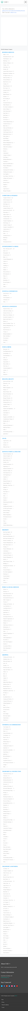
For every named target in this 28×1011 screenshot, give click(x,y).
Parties (5, 276)
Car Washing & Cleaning (8, 916)
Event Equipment (7, 297)
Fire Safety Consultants (8, 106)
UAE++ (16, 995)
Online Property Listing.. (8, 561)
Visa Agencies (6, 735)
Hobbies (5, 269)
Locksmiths (5, 836)
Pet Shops (5, 692)
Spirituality (6, 410)
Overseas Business (7, 79)
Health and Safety (7, 77)
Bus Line (5, 944)
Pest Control (6, 88)
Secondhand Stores (7, 696)
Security (5, 518)
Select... (5, 100)
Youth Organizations (7, 637)
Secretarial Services (7, 102)
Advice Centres (6, 614)
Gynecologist (6, 412)
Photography (6, 252)
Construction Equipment (8, 798)
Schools (5, 589)
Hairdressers (6, 406)
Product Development (8, 464)
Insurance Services (7, 312)
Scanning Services (7, 235)
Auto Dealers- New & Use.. (8, 176)
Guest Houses (6, 752)
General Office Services (8, 71)
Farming (5, 489)
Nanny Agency (6, 136)
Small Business (7, 58)
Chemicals (5, 826)
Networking (6, 212)
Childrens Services (7, 620)
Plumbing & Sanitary (8, 796)
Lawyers (5, 442)
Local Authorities (7, 606)
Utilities (5, 479)
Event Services (7, 293)
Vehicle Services (7, 872)
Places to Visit (6, 737)
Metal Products (7, 460)
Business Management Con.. (9, 142)
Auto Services (6, 893)
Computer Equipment (8, 220)
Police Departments (7, 648)
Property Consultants (8, 540)
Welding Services (7, 811)
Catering (5, 359)
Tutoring (5, 601)
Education (5, 148)
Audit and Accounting (7, 146)
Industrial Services (7, 458)
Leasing (5, 331)
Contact (3, 1007)
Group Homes (6, 610)
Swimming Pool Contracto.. (9, 169)
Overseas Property (7, 569)
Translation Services (7, 760)
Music (5, 257)
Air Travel (6, 908)
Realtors (5, 559)
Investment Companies (8, 317)
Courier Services (7, 912)
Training (5, 83)
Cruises (5, 942)
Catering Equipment (7, 368)
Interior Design (6, 109)
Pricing (3, 1002)
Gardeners (5, 794)
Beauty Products (7, 391)
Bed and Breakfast (7, 756)
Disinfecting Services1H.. (8, 502)
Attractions (6, 739)
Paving (5, 832)
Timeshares (5, 161)
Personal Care (6, 395)
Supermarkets (6, 361)
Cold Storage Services (8, 132)
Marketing (6, 60)
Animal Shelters (6, 140)
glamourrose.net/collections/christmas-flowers (13, 10)
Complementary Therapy (8, 419)
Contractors (5, 180)
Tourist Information (7, 733)
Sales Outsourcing (7, 111)
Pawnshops (5, 340)
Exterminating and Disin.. (8, 431)
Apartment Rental (7, 553)
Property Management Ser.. (9, 542)
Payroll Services (7, 329)
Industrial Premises (7, 481)
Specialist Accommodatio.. (9, 749)
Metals (5, 834)
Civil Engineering (7, 474)
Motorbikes (6, 891)
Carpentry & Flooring (8, 786)
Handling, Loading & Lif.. (9, 906)
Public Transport (7, 599)
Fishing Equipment (7, 703)
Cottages (5, 764)
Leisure (5, 267)
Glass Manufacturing (7, 830)
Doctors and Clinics (8, 381)
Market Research (7, 94)
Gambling (5, 265)
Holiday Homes (6, 741)
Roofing (5, 792)
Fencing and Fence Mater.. (8, 819)
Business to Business (8, 62)
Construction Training (7, 828)
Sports (5, 250)
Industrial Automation (8, 468)
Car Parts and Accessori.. (8, 508)
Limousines (6, 898)
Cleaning (5, 92)
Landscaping (6, 153)
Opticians (5, 414)
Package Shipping (7, 889)
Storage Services (7, 90)
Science (5, 493)
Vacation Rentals (6, 576)
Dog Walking (6, 138)
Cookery (5, 370)
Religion (5, 622)
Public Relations (7, 104)
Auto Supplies (6, 174)
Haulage (5, 946)
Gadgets (5, 678)
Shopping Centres (7, 659)
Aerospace (5, 504)
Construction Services (8, 773)
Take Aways (6, 366)
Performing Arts (7, 273)
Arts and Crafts (7, 255)
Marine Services (7, 921)
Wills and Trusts (7, 446)
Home (2, 999)
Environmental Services (8, 597)
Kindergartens (6, 627)
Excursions (6, 758)
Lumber (5, 855)
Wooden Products (7, 813)
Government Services (8, 616)
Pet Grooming (6, 98)
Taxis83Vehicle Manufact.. (8, 923)
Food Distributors (7, 355)
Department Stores (7, 688)
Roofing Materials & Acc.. (8, 803)
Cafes (5, 357)
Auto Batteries (6, 919)
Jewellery (5, 186)
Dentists (5, 389)
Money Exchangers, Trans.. (9, 323)
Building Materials (7, 777)
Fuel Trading (6, 713)
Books (5, 675)
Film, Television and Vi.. (8, 248)
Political (5, 650)
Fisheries (5, 500)
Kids (5, 673)
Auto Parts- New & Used (8, 925)
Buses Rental (6, 879)
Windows (5, 817)
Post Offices (6, 639)
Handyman (6, 805)
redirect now (13, 12)
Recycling (5, 117)
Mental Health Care (7, 400)
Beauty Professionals (8, 393)
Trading (6, 65)
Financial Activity (7, 308)
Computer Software (7, 155)
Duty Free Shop (6, 707)
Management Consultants (8, 73)
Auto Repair (6, 157)
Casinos (5, 261)
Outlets (5, 671)
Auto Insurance (6, 952)
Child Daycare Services (8, 625)
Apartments (6, 747)
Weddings (6, 295)
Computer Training (7, 225)
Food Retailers (6, 353)
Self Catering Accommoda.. (8, 762)
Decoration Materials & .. (8, 788)
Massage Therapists (7, 190)
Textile (5, 680)
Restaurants (6, 349)
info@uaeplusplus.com (5, 977)
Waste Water (6, 113)
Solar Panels (6, 491)
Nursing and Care (7, 402)
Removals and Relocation (8, 163)
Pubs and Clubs (6, 271)
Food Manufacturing (8, 351)
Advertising (6, 67)
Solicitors (5, 444)
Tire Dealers (6, 167)
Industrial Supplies (7, 455)
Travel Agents (6, 726)
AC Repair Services (7, 75)
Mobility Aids (6, 421)
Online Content (7, 214)
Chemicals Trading (7, 470)
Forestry (5, 845)
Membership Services (8, 134)
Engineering (6, 466)
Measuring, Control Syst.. (8, 485)
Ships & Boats (6, 904)
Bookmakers (6, 280)
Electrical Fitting (6, 510)
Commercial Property (8, 555)
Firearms (5, 497)
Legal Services (6, 188)
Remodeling (6, 809)
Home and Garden (7, 661)
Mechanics (6, 931)
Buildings (5, 563)
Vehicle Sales (6, 883)
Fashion (5, 263)
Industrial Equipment (8, 453)
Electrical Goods (7, 667)
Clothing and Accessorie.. (8, 171)
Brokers (5, 321)
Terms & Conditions (5, 1004)
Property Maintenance (7, 165)
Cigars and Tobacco (7, 669)
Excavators (5, 842)
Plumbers (5, 815)
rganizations (6, 433)
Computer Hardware (8, 208)
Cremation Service (7, 123)
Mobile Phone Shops (7, 682)
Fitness (5, 385)
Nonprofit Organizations (8, 618)
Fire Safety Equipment (8, 571)
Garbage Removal (7, 130)
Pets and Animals (7, 282)
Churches (5, 643)
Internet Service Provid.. (8, 210)
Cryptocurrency (6, 229)
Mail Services (6, 231)
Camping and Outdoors (8, 699)
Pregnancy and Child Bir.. (8, 416)
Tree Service (6, 119)
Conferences (6, 299)
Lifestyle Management (8, 259)
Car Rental (6, 868)
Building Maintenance (7, 159)
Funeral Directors (7, 629)
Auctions (5, 582)
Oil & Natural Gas (7, 472)
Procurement (6, 338)
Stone (4, 840)
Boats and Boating (7, 914)
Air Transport (6, 902)
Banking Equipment (7, 333)
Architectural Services (8, 782)
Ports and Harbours (7, 948)
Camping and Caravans (8, 745)
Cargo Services (7, 885)
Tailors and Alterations (8, 127)
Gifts (5, 663)
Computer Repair (7, 216)
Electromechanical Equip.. (8, 790)
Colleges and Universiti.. (8, 178)
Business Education (7, 595)
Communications (7, 218)
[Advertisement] (14, 31)
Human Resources (7, 86)
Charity (5, 635)
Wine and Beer (6, 363)
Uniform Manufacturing (8, 121)
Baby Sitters (6, 125)
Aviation (5, 933)
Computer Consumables (8, 227)
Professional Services (8, 56)
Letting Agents (6, 578)
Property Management (8, 557)
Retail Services (7, 81)
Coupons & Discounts (8, 701)
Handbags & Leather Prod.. (9, 690)
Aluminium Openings (8, 821)
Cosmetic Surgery (7, 404)
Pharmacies (6, 383)
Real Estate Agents (7, 532)
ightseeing (5, 754)
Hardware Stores (7, 684)
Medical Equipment (8, 387)
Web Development (7, 144)
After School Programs (8, 641)
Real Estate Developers (8, 538)
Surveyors (5, 807)
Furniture (6, 96)
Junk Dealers (6, 115)
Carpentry (5, 476)
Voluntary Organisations (8, 633)
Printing (5, 69)
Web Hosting (6, 222)
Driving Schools (7, 929)
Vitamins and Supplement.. (9, 408)
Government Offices (7, 646)
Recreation (6, 743)
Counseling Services (7, 608)
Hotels (5, 731)
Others (6, 54)
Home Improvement (8, 544)
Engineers (5, 184)
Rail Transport (6, 937)
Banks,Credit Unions (7, 319)
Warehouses (6, 574)
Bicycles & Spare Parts (8, 877)
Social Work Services (8, 593)
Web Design (6, 204)
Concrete (5, 838)
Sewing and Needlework (8, 425)
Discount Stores (6, 182)
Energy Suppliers (7, 483)
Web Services (6, 206)
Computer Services (7, 202)
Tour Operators (7, 729)
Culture (5, 278)
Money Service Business (8, 315)
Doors (4, 824)
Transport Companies (8, 870)
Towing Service (6, 895)
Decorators (6, 784)
